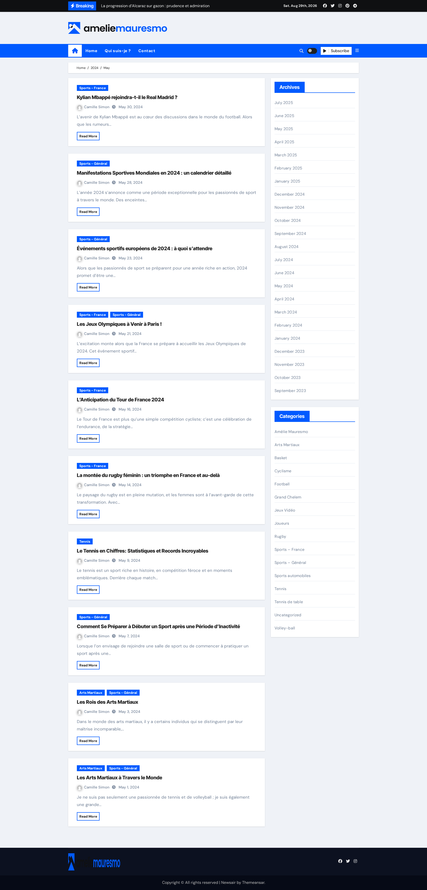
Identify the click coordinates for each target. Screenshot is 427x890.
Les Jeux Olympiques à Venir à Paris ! (119, 324)
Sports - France (92, 88)
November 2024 (290, 207)
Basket (281, 457)
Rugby (280, 536)
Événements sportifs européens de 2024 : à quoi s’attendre (144, 248)
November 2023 (289, 364)
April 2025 (284, 142)
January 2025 (287, 181)
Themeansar (253, 882)
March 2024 (286, 312)
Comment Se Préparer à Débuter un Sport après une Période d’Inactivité (158, 626)
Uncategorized (288, 615)
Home (91, 50)
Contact (146, 50)
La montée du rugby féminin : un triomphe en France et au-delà (148, 475)
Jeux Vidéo (285, 510)
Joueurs (282, 523)
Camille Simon (97, 106)
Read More (88, 136)
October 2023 (287, 377)
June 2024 (284, 272)
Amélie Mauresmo (291, 431)
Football (282, 484)
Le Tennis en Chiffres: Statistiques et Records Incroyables (142, 551)
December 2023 (290, 351)
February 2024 (288, 325)
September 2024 (290, 233)
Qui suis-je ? (118, 50)
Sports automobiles (293, 575)
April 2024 (284, 299)
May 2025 (284, 128)
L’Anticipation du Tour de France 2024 (120, 400)
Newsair (228, 882)
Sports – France (289, 549)
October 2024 (288, 220)
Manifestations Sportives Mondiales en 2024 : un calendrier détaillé (154, 173)
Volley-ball (285, 628)
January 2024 (287, 338)
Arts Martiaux (90, 692)
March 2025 (286, 155)
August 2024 (287, 246)
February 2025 (288, 168)
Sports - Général (93, 163)
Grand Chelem (288, 497)
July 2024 (284, 259)
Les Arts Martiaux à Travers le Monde (119, 778)
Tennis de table (289, 601)
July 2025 (284, 102)
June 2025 (284, 115)
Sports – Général (290, 562)
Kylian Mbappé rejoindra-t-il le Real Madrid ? (127, 97)
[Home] (75, 51)
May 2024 (284, 286)
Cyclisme (283, 471)
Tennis (84, 541)
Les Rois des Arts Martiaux (107, 702)
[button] (357, 50)
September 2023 (290, 390)
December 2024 (290, 194)
